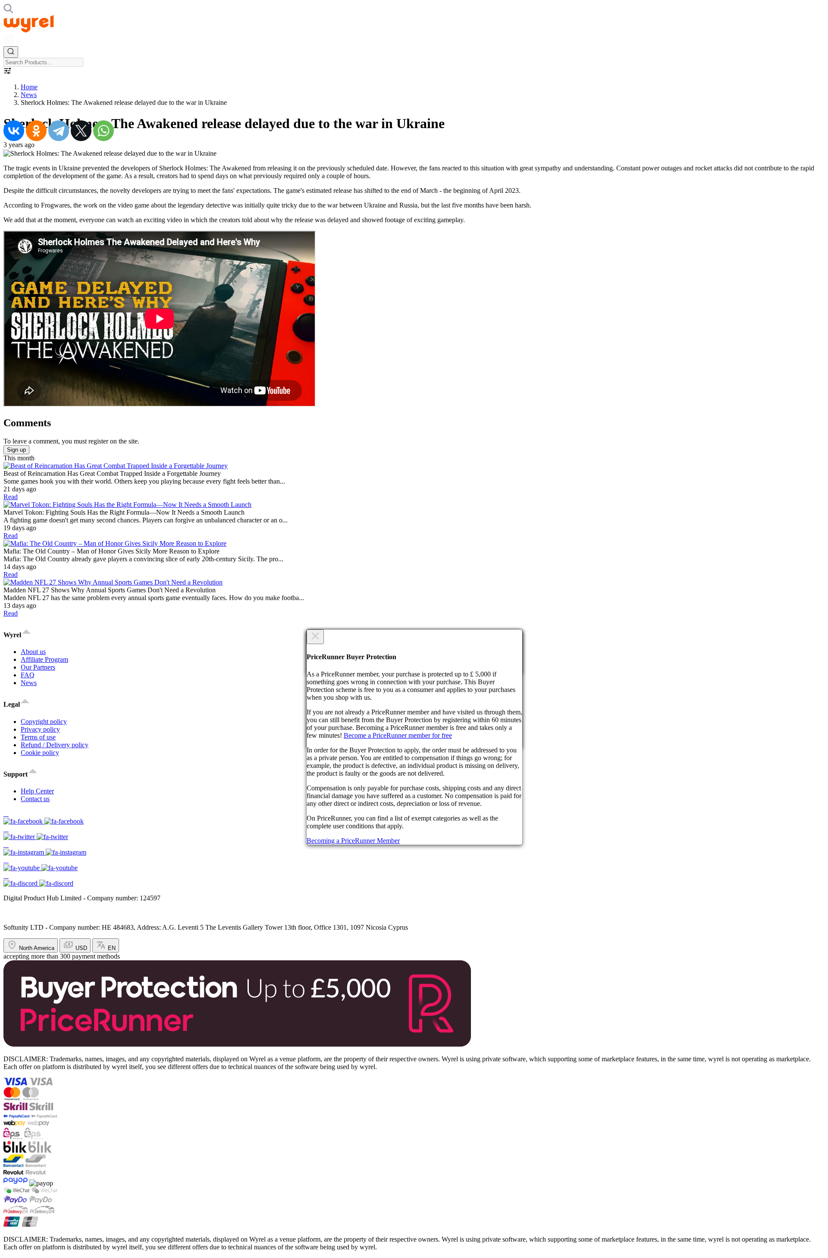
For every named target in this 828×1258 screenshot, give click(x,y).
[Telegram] (58, 130)
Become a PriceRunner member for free (398, 735)
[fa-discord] (414, 879)
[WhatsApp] (103, 130)
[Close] (315, 636)
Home (29, 87)
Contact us (35, 798)
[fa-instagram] (414, 848)
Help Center (37, 791)
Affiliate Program (44, 659)
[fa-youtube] (414, 864)
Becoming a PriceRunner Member (353, 840)
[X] (81, 130)
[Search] (10, 52)
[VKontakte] (13, 130)
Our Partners (38, 667)
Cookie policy (40, 752)
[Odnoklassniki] (36, 130)
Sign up (16, 450)
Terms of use (38, 737)
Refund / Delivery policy (54, 745)
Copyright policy (44, 721)
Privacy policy (40, 729)
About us (33, 651)
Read (10, 496)
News (29, 94)
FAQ (27, 675)
